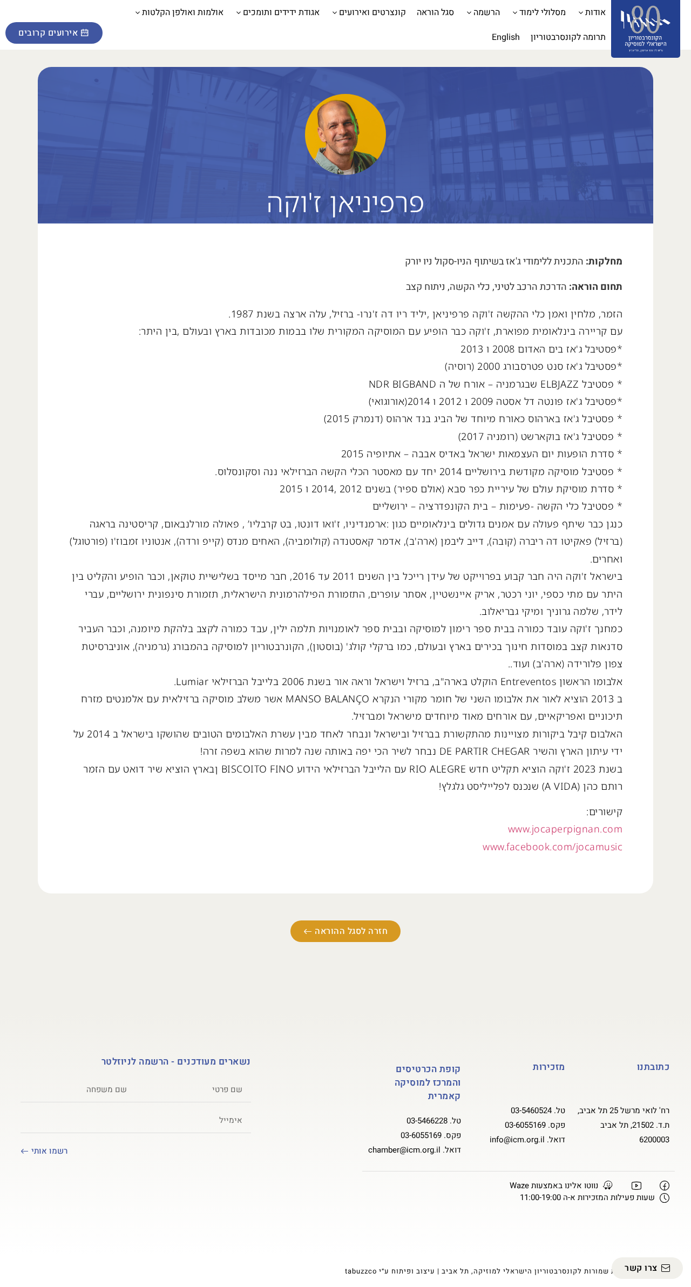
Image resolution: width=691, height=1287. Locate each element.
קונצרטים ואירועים (372, 12)
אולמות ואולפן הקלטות (182, 12)
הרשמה (486, 12)
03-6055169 (525, 1125)
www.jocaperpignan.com (565, 828)
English (506, 37)
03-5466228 (427, 1121)
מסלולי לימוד (542, 12)
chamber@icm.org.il (404, 1150)
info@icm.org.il (517, 1140)
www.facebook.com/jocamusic (552, 846)
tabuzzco (361, 1271)
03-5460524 (531, 1110)
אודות (595, 12)
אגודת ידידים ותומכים (281, 12)
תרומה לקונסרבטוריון (568, 37)
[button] (19, 14)
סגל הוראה (435, 12)
